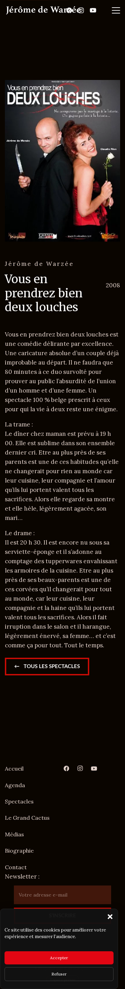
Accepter (59, 957)
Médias (14, 834)
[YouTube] (93, 10)
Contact (16, 867)
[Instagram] (81, 10)
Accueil (14, 768)
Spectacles (19, 801)
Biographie (19, 850)
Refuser (59, 974)
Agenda (15, 785)
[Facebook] (69, 10)
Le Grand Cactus (27, 817)
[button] (110, 916)
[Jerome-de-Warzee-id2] (43, 10)
